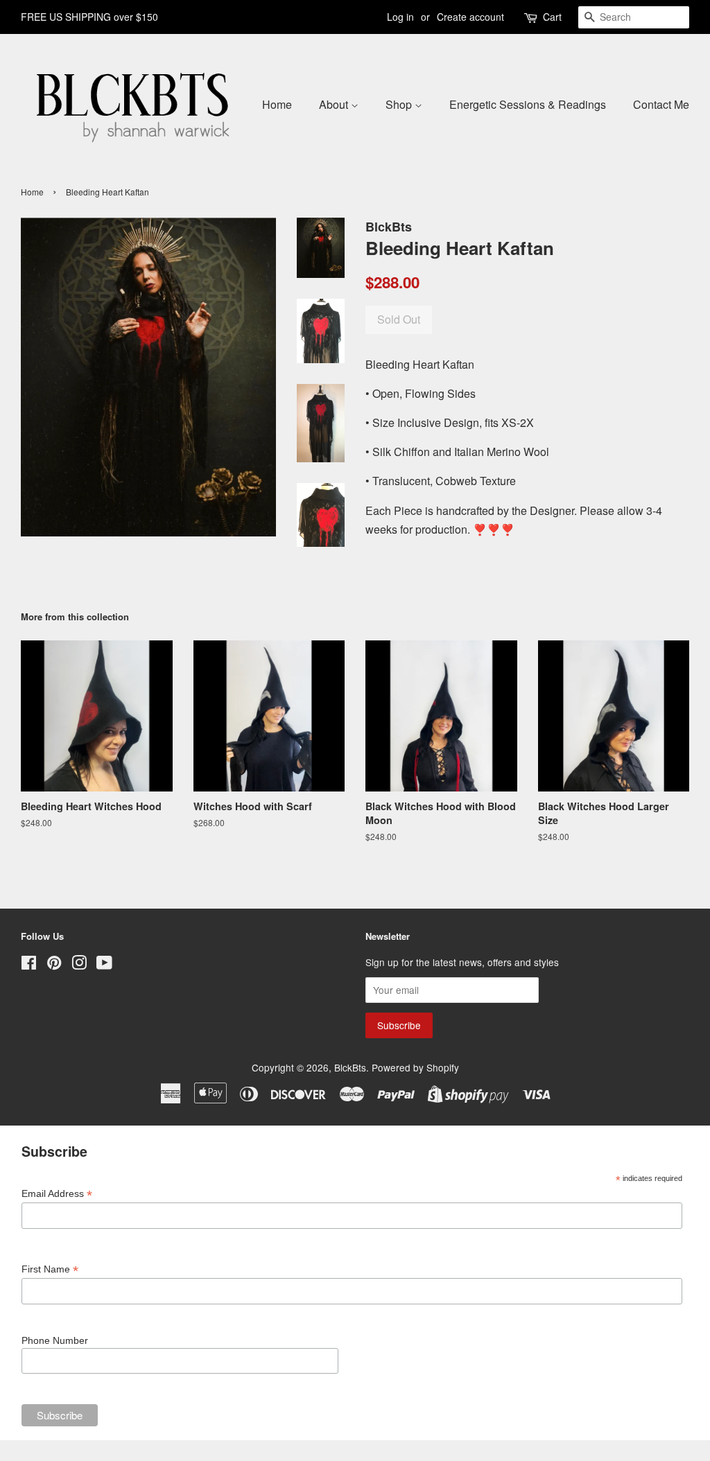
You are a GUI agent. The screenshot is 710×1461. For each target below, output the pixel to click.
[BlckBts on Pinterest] (54, 965)
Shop (400, 104)
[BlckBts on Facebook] (29, 965)
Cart (552, 17)
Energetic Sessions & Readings (527, 104)
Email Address (56, 1193)
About (335, 104)
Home (277, 104)
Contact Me (661, 104)
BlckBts (350, 1067)
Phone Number (54, 1340)
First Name (49, 1269)
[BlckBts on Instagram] (79, 965)
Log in (400, 17)
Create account (470, 17)
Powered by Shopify (415, 1067)
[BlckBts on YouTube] (104, 965)
